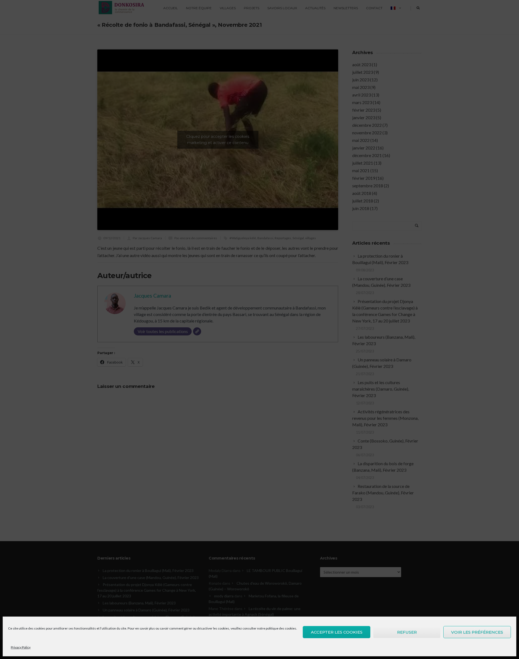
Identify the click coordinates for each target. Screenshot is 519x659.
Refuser (407, 632)
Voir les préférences (477, 632)
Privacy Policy (21, 647)
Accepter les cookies (336, 632)
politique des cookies (281, 628)
